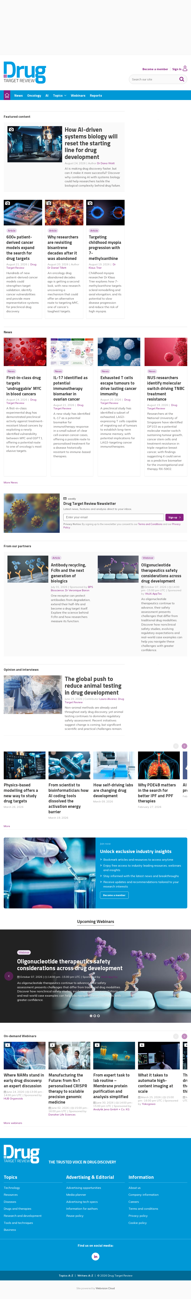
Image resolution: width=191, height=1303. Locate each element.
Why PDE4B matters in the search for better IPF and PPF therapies (157, 793)
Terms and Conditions (150, 524)
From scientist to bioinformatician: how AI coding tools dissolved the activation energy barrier (68, 798)
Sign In (176, 69)
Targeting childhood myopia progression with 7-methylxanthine (105, 248)
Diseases (10, 1202)
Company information (144, 1194)
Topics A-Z (66, 1275)
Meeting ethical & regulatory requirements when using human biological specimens (60, 966)
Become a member (155, 69)
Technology (12, 1188)
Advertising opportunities (83, 1188)
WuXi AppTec (153, 593)
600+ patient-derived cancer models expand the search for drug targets (20, 248)
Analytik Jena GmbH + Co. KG (111, 1109)
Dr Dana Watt (106, 163)
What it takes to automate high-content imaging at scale (155, 1083)
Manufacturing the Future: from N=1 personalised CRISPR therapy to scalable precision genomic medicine (67, 1088)
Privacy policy (138, 1216)
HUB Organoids (13, 1098)
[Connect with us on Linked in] (95, 1256)
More (7, 826)
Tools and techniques (18, 1223)
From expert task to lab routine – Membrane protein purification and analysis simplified (111, 1086)
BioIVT (109, 982)
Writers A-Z (85, 1275)
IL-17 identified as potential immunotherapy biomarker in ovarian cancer (70, 388)
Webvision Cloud (105, 1288)
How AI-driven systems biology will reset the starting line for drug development (91, 143)
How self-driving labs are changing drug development (113, 790)
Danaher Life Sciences (62, 1114)
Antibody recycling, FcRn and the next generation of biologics (68, 573)
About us (135, 1188)
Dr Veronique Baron (77, 590)
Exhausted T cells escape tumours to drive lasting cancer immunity (118, 385)
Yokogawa (148, 1104)
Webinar (148, 558)
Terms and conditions (143, 1208)
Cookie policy (138, 1223)
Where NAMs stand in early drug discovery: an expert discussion (24, 1080)
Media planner (76, 1194)
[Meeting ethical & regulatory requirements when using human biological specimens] (91, 1016)
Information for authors (82, 1208)
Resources (11, 1194)
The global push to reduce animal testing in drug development (93, 685)
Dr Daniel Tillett (57, 267)
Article (11, 230)
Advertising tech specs (82, 1202)
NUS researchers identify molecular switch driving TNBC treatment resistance (165, 388)
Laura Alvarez (108, 699)
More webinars (13, 1123)
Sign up (172, 517)
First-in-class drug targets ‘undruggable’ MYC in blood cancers (23, 385)
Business (10, 1230)
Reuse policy (75, 1216)
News (11, 371)
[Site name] (25, 82)
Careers (134, 1202)
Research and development (23, 1216)
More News (11, 482)
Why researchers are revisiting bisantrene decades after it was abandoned (63, 248)
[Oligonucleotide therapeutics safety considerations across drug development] (98, 1016)
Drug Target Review (21, 266)
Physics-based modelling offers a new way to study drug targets (21, 793)
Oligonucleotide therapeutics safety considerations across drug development (161, 573)
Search (182, 78)
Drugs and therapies (17, 1208)
